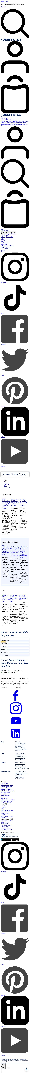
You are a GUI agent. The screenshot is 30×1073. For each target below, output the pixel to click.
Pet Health (4, 508)
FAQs (25, 762)
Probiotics (6, 484)
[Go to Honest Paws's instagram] (16, 714)
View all (4, 498)
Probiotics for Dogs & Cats (21, 749)
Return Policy (18, 775)
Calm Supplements (19, 746)
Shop (2, 741)
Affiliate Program (18, 767)
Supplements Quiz (19, 753)
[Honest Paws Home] (11, 40)
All (5, 481)
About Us (17, 762)
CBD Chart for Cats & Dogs (21, 756)
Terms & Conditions (19, 777)
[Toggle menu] (5, 782)
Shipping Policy (18, 773)
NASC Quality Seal (19, 759)
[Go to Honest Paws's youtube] (16, 726)
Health (5, 483)
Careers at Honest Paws (20, 764)
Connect (3, 762)
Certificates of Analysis (20, 758)
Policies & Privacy (5, 771)
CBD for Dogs (18, 741)
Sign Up (18, 687)
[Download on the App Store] (14, 840)
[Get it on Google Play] (5, 840)
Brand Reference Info (19, 778)
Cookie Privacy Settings (20, 771)
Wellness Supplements (20, 747)
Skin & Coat (7, 487)
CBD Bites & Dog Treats (20, 743)
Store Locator (18, 755)
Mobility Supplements (20, 744)
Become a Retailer (19, 765)
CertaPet (27, 768)
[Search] (15, 37)
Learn (2, 753)
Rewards (24, 767)
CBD (5, 486)
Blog (24, 753)
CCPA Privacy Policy (19, 774)
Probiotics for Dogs (15, 555)
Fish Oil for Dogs (18, 750)
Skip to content (4, 1)
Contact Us (21, 762)
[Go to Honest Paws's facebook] (16, 701)
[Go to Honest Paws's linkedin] (16, 739)
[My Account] (15, 73)
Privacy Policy (25, 773)
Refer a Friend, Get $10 (20, 768)
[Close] (1, 1070)
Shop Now (3, 7)
